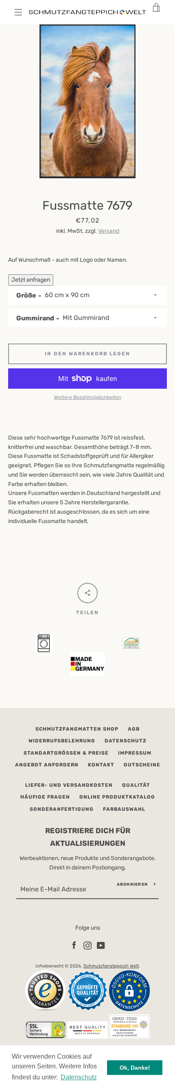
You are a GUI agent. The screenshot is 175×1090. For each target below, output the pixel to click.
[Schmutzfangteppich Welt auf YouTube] (101, 945)
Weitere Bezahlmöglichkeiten (87, 397)
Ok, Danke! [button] (135, 1067)
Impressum (134, 753)
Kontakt (101, 765)
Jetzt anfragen (30, 279)
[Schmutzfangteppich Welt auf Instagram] (87, 945)
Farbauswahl (124, 809)
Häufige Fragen (45, 797)
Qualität (136, 785)
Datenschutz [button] (79, 1077)
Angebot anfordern (47, 765)
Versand (108, 231)
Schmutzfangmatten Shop (76, 729)
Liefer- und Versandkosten (69, 785)
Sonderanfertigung (62, 809)
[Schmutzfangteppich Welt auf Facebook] (74, 945)
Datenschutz (126, 741)
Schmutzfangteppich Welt (111, 966)
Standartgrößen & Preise (66, 753)
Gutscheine (142, 765)
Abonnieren (132, 884)
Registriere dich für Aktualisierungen (87, 837)
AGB (134, 729)
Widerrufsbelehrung (61, 741)
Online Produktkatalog (117, 797)
